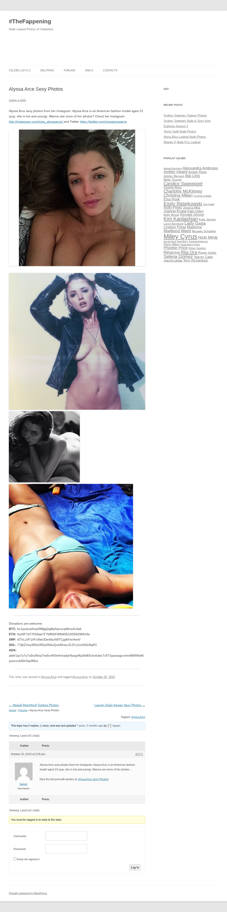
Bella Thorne (173, 179)
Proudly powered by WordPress (28, 893)
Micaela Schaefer (204, 231)
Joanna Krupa (175, 211)
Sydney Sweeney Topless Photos (185, 115)
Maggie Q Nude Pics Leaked (182, 142)
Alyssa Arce (49, 677)
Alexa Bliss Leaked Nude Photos (185, 136)
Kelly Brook (171, 214)
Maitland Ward (177, 231)
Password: (20, 849)
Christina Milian (178, 195)
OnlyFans (47, 70)
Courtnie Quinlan (202, 195)
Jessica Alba (191, 207)
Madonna (194, 227)
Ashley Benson (174, 176)
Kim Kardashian (181, 219)
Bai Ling (192, 176)
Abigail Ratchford (173, 168)
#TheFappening (30, 21)
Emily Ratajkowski (183, 203)
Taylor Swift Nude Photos (180, 131)
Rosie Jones (207, 253)
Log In (135, 867)
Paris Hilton (172, 244)
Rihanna (172, 252)
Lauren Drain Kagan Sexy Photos (119, 705)
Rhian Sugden (197, 248)
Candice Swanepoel (183, 183)
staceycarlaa (173, 260)
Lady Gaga (195, 223)
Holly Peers (173, 207)
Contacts (110, 70)
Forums (69, 70)
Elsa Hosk (172, 199)
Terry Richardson (195, 260)
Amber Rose (197, 172)
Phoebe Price (176, 248)
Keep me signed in (28, 859)
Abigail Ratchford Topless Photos (34, 705)
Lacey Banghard (174, 223)
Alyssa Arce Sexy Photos (93, 779)
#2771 (139, 754)
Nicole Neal (170, 241)
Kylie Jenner (207, 219)
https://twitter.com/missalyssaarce (103, 121)
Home (12, 710)
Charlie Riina (173, 187)
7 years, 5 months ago (89, 725)
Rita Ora (189, 252)
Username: (20, 836)
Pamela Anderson (198, 241)
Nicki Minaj (207, 237)
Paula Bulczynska (190, 244)
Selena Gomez (178, 256)
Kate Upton (195, 211)
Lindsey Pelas (175, 227)
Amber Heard (175, 172)
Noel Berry (182, 241)
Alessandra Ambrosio (200, 168)
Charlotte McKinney (183, 191)
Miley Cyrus (180, 236)
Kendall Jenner (192, 214)
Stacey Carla (203, 257)
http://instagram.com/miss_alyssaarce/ (36, 121)
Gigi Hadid (208, 204)
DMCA (89, 70)
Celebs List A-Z (19, 70)
